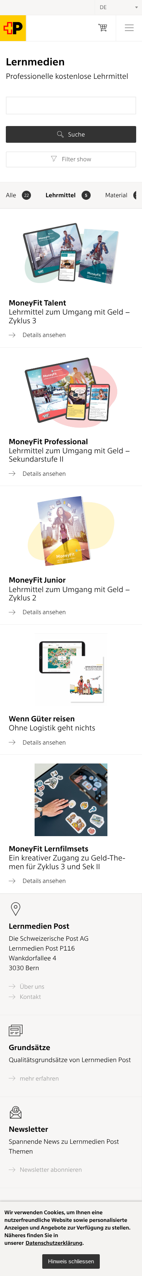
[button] (71, 1261)
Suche (76, 134)
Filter (75, 159)
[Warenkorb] (103, 28)
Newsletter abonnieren (50, 1169)
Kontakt (29, 996)
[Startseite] (13, 28)
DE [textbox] (103, 7)
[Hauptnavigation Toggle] (129, 28)
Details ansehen (43, 335)
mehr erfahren (38, 1078)
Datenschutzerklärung (53, 1243)
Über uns (31, 986)
